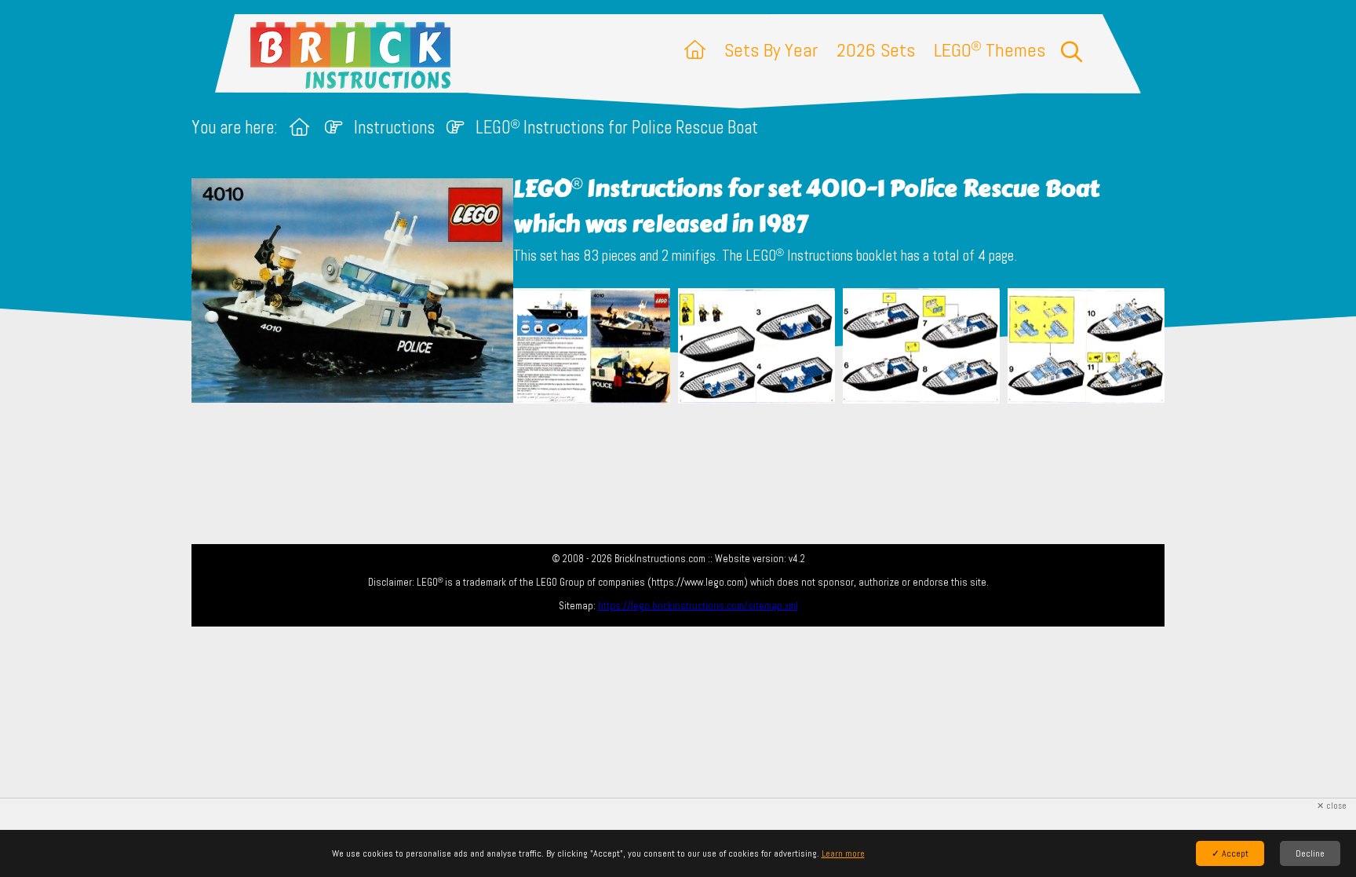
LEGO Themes (989, 50)
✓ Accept (1230, 853)
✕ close (1332, 806)
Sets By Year (771, 50)
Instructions (394, 127)
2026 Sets (876, 50)
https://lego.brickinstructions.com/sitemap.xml (698, 605)
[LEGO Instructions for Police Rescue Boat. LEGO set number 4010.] (591, 347)
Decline (1310, 853)
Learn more (843, 853)
